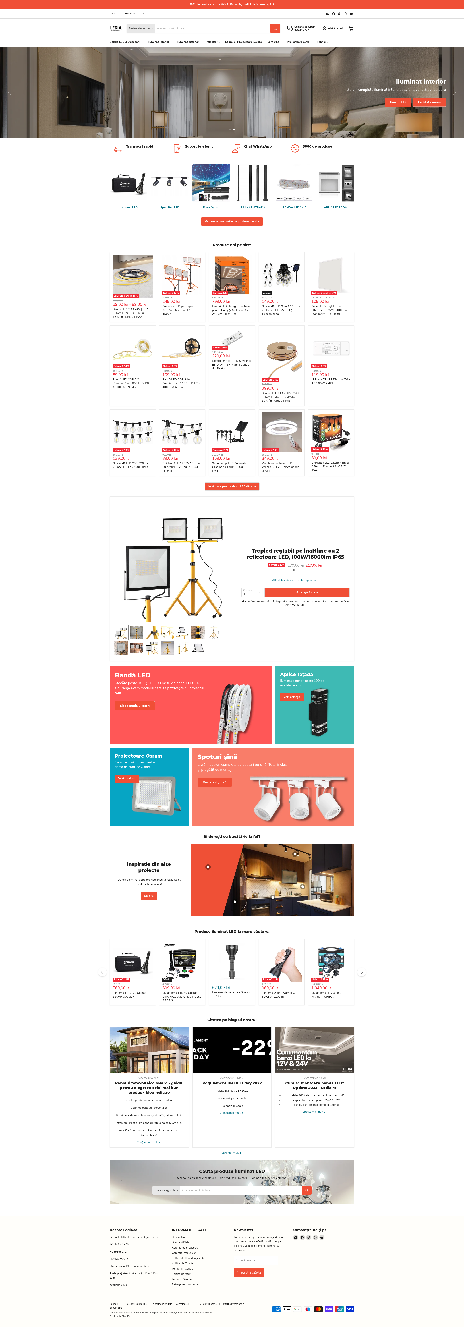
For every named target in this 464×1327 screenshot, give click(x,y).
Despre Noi (178, 1237)
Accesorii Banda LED (137, 1304)
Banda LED (116, 1304)
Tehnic (321, 42)
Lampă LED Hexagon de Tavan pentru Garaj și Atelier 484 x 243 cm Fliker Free (231, 310)
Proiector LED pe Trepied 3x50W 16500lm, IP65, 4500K (178, 310)
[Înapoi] (10, 92)
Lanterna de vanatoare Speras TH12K (231, 994)
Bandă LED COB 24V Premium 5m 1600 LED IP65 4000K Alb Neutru (132, 383)
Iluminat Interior (159, 42)
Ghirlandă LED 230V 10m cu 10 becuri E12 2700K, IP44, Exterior (181, 467)
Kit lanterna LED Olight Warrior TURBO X (326, 995)
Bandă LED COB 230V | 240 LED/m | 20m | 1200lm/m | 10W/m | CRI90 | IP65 (280, 397)
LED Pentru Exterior (207, 1304)
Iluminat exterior (188, 42)
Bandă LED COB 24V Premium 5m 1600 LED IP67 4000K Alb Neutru (181, 383)
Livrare (113, 13)
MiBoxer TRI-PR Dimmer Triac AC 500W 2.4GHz (331, 381)
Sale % (149, 896)
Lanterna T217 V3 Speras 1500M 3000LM (129, 995)
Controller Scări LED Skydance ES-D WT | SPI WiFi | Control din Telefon (231, 364)
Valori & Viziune (129, 13)
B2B (143, 13)
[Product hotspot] (208, 867)
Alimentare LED (184, 1304)
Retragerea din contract (186, 1284)
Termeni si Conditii (183, 1268)
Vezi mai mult (230, 1153)
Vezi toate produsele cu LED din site (232, 486)
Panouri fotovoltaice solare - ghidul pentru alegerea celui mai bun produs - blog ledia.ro (149, 1088)
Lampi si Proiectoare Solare (243, 42)
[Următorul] (454, 92)
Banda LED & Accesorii (125, 42)
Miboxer (212, 42)
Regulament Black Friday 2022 (232, 1083)
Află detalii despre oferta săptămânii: (295, 580)
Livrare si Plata (180, 1242)
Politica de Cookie (182, 1263)
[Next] (361, 972)
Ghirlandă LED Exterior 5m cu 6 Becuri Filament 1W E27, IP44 (330, 466)
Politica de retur (181, 1274)
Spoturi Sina (116, 1307)
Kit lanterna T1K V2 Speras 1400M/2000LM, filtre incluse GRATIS (181, 996)
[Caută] (275, 28)
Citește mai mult (147, 1142)
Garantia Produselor (184, 1253)
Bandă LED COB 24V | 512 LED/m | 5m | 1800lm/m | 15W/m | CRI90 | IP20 (130, 313)
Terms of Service (182, 1279)
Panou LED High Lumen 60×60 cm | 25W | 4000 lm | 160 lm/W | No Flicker (330, 310)
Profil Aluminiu (429, 102)
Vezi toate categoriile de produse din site (232, 221)
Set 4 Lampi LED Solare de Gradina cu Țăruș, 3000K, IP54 (229, 467)
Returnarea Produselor (185, 1247)
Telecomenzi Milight (162, 1304)
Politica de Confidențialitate (188, 1258)
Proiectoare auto (298, 42)
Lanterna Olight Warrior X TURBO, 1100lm (278, 995)
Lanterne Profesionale (232, 1304)
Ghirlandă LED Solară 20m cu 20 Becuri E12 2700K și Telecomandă (281, 310)
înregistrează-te (249, 1272)
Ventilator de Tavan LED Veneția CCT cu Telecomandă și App (280, 467)
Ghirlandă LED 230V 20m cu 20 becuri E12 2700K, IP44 (131, 465)
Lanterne (273, 42)
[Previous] (102, 972)
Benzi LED (398, 102)
